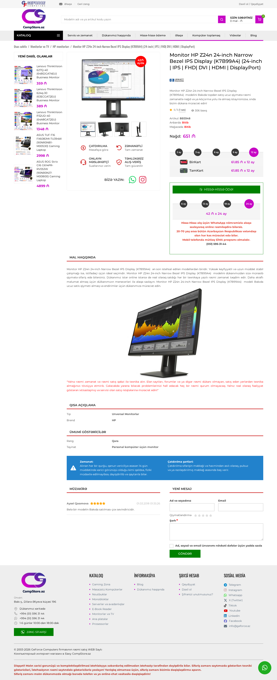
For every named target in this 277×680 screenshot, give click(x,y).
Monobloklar (100, 599)
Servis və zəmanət (80, 35)
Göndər (185, 553)
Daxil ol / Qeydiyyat (251, 3)
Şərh (174, 521)
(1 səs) (182, 110)
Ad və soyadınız (180, 500)
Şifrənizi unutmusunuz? (197, 594)
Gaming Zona (101, 584)
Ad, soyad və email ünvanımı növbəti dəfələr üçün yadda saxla (218, 545)
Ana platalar (100, 619)
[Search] (222, 19)
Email (222, 500)
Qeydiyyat (188, 584)
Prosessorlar (100, 624)
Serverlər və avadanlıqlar (108, 604)
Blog (253, 35)
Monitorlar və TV (103, 614)
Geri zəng (83, 3)
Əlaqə (68, 3)
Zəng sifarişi (36, 632)
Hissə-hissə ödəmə (153, 35)
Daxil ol (187, 589)
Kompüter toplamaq (206, 35)
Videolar (235, 35)
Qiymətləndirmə (180, 515)
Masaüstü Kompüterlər (107, 589)
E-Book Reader (102, 609)
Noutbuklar (99, 594)
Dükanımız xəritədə (32, 608)
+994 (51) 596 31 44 (32, 613)
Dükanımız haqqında (116, 35)
